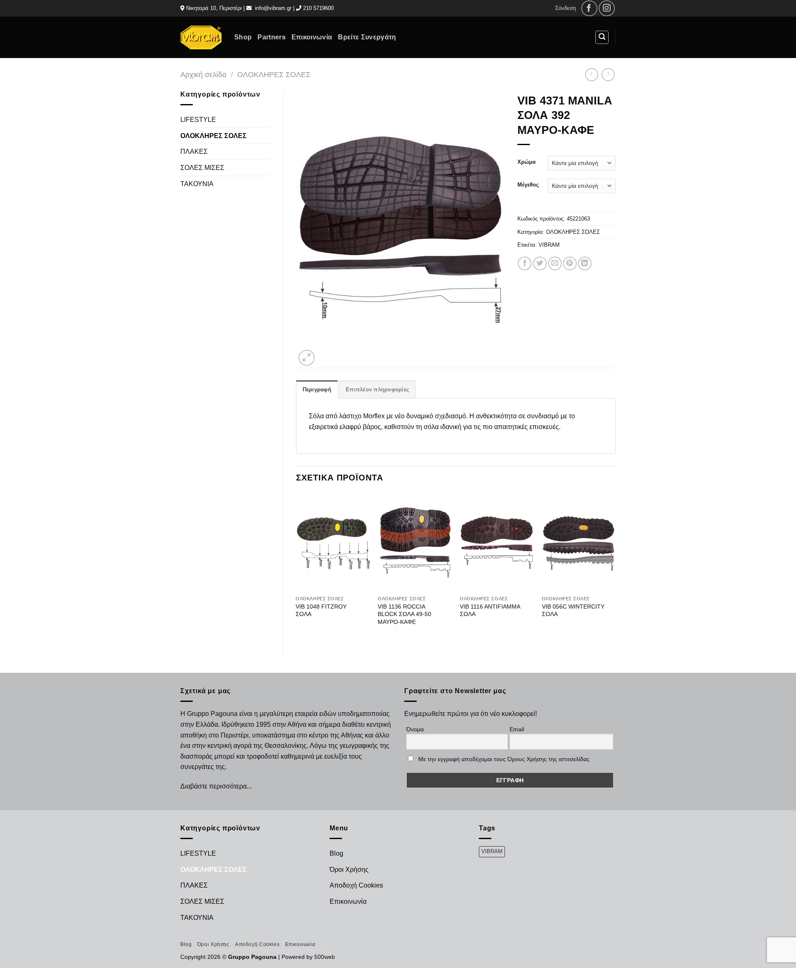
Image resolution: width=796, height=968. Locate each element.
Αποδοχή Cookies (356, 885)
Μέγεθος (528, 185)
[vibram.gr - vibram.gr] (201, 37)
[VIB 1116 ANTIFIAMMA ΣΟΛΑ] (497, 542)
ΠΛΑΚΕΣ (194, 151)
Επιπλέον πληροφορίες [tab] (377, 389)
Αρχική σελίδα (203, 74)
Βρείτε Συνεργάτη (367, 37)
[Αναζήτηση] (602, 37)
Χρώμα (526, 162)
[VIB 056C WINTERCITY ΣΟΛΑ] (579, 542)
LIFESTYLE (198, 119)
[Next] (615, 567)
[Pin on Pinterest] (570, 263)
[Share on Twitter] (540, 263)
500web (324, 956)
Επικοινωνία (311, 37)
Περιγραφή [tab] (317, 389)
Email (517, 729)
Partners (271, 37)
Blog (336, 853)
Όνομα (415, 729)
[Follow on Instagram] (607, 8)
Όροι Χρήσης (349, 869)
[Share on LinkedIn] (585, 263)
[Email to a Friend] (555, 263)
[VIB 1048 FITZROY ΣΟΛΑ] (332, 542)
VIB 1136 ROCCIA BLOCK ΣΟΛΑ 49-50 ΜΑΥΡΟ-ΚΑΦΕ (404, 614)
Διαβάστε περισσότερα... (216, 786)
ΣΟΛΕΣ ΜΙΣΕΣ (202, 167)
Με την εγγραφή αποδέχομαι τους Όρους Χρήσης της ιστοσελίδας (504, 759)
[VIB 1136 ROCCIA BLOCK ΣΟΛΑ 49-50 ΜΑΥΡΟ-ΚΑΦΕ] (414, 542)
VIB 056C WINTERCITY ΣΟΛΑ (573, 610)
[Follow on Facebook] (589, 8)
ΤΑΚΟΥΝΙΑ (197, 183)
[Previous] (296, 567)
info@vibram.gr (273, 8)
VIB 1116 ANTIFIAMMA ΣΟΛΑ (490, 610)
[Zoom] (306, 358)
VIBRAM (549, 245)
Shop (243, 37)
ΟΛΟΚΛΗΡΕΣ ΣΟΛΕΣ (274, 74)
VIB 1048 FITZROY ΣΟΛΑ (321, 610)
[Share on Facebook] (524, 263)
